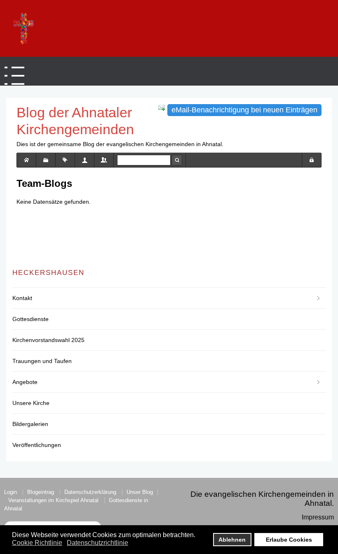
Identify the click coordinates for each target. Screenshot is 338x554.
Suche (176, 160)
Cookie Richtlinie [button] (37, 542)
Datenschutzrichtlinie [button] (97, 542)
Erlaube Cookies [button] (289, 539)
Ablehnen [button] (232, 539)
